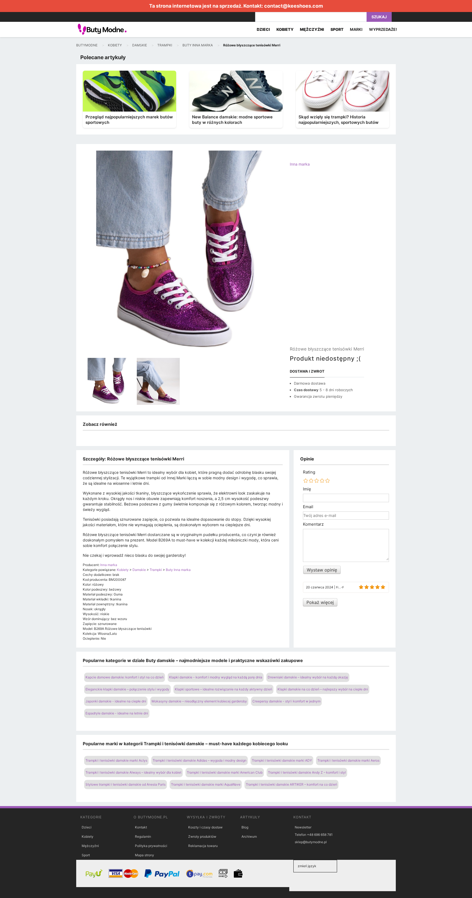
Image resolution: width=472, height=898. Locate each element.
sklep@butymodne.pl (311, 842)
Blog (244, 827)
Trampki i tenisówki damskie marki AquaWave (205, 784)
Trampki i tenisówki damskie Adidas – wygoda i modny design (199, 760)
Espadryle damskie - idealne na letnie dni (116, 713)
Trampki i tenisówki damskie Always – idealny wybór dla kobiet (133, 772)
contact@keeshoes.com (293, 6)
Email (308, 506)
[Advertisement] (327, 261)
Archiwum (249, 836)
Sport (86, 855)
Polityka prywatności (151, 846)
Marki (356, 29)
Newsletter (303, 827)
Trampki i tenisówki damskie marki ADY (282, 760)
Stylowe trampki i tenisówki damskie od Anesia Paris (125, 784)
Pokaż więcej (320, 602)
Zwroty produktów (202, 836)
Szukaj (379, 16)
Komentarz (313, 524)
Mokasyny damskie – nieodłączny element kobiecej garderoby (199, 701)
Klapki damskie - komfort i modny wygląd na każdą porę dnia (215, 677)
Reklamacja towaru (203, 846)
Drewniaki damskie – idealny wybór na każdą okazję (308, 677)
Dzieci (87, 827)
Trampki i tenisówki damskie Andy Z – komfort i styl (307, 772)
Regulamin (143, 836)
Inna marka (300, 164)
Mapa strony (144, 855)
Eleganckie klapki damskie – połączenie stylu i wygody (127, 689)
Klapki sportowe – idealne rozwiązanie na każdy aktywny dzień (223, 689)
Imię (307, 489)
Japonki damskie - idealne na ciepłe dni (115, 701)
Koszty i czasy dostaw (205, 827)
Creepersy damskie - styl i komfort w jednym (286, 701)
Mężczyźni (90, 846)
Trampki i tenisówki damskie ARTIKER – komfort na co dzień (291, 784)
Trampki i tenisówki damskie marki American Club (224, 772)
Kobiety (87, 836)
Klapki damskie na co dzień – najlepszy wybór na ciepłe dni (323, 689)
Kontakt (141, 827)
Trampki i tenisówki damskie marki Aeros (348, 760)
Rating (309, 472)
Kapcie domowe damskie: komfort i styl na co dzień (124, 677)
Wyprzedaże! (383, 29)
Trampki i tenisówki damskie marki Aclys (116, 760)
